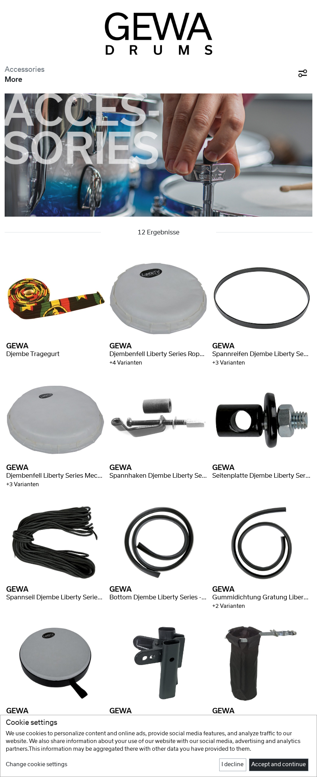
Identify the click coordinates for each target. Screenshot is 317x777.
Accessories (24, 69)
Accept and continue (278, 764)
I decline (233, 764)
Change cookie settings (36, 764)
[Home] (158, 33)
